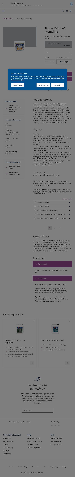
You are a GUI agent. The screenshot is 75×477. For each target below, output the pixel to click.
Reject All (57, 85)
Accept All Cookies (43, 85)
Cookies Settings (18, 85)
